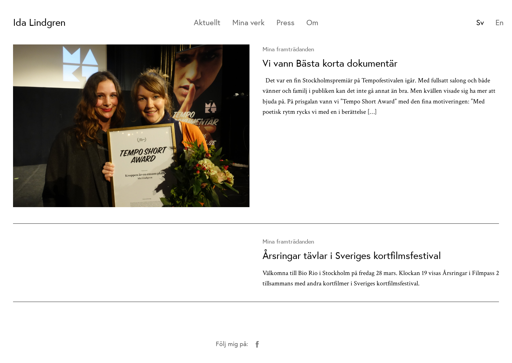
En (499, 22)
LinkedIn (295, 344)
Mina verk (248, 22)
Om (312, 22)
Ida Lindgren (39, 22)
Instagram (270, 344)
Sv (480, 22)
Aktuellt (207, 22)
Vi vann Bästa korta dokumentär (330, 63)
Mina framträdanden (288, 49)
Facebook (257, 344)
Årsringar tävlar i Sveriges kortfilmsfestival (352, 255)
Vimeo (282, 344)
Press (285, 22)
